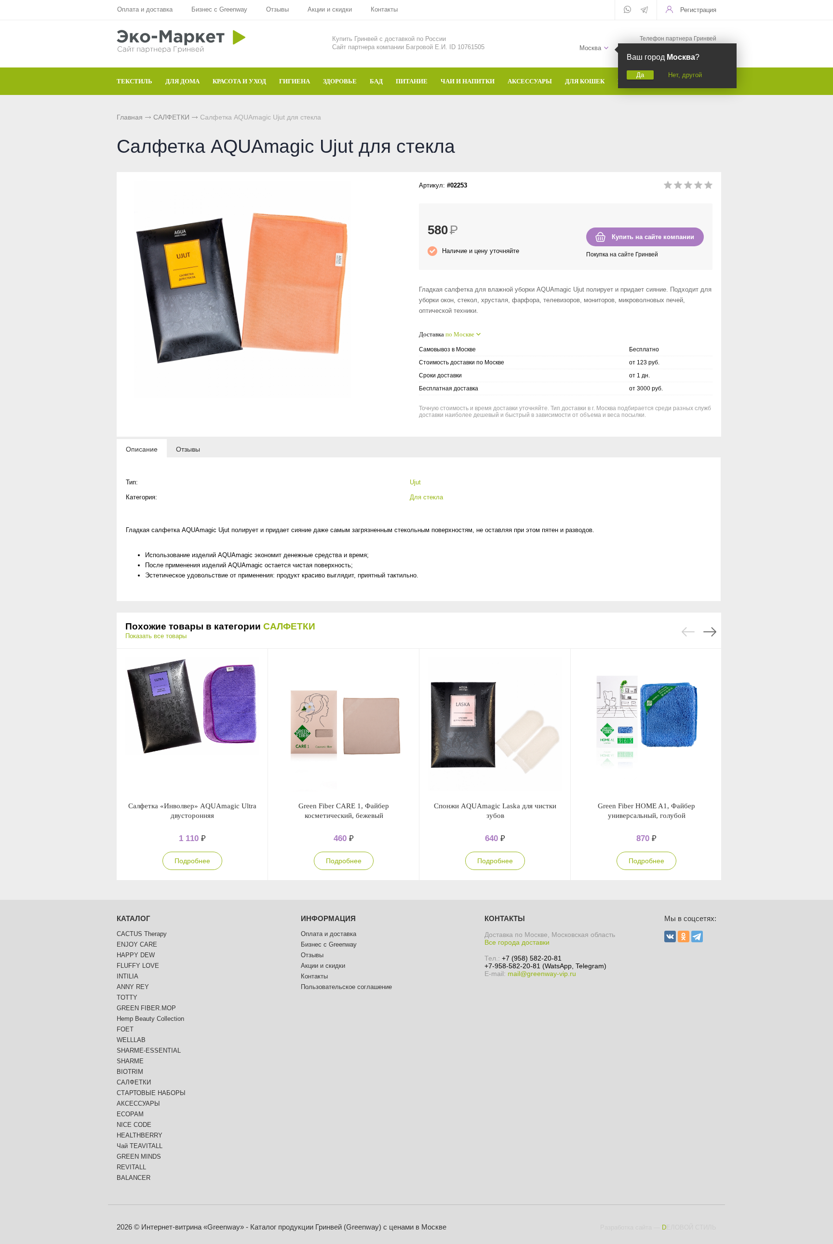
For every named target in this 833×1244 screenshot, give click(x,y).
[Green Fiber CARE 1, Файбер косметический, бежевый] (344, 724)
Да (640, 75)
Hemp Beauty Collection (150, 1018)
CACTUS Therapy (142, 933)
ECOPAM (130, 1114)
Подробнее (192, 861)
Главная (130, 117)
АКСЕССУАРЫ (138, 1103)
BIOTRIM (130, 1071)
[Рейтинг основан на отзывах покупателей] (688, 187)
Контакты (384, 9)
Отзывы (277, 9)
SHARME (130, 1061)
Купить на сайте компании (653, 237)
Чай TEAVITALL (139, 1146)
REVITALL (131, 1167)
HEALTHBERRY (139, 1135)
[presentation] (141, 449)
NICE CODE (134, 1124)
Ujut (415, 482)
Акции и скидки (330, 9)
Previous (688, 632)
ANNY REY (133, 986)
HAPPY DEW (136, 955)
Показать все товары (156, 636)
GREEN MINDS (139, 1156)
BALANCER (133, 1177)
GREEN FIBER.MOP (146, 1008)
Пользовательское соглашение (346, 986)
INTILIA (127, 976)
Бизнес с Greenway (219, 9)
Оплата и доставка (145, 9)
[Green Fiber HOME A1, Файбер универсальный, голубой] (646, 724)
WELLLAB (131, 1039)
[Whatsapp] (627, 10)
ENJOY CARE (137, 944)
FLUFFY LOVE (138, 965)
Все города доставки (517, 942)
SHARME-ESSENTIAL (149, 1050)
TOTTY (127, 997)
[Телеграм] (644, 10)
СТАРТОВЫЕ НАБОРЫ (151, 1093)
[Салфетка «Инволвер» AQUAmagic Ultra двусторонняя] (192, 724)
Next (709, 632)
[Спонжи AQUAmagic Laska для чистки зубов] (495, 724)
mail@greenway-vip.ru (542, 973)
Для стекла (426, 497)
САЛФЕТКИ (171, 117)
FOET (125, 1029)
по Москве (459, 334)
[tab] (142, 448)
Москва (590, 48)
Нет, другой (685, 75)
